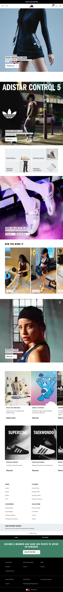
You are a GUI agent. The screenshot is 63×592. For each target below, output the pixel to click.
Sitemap (8, 566)
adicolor (34, 518)
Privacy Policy (26, 579)
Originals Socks (9, 508)
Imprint (7, 583)
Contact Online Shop (28, 562)
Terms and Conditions (46, 579)
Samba (7, 488)
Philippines (34, 589)
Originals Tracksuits (37, 499)
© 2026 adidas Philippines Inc (30, 583)
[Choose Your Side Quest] (18, 395)
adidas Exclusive (10, 571)
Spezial (7, 491)
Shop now (35, 418)
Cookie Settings (10, 579)
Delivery (43, 566)
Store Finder (9, 562)
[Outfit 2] (43, 270)
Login (16, 537)
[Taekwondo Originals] (43, 449)
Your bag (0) (45, 537)
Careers (25, 566)
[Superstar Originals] (18, 449)
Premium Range (36, 508)
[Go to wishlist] (7, 6)
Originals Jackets (36, 495)
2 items (35, 291)
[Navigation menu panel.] (3, 6)
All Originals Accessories (11, 518)
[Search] (56, 6)
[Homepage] (31, 7)
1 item (8, 291)
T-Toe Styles (35, 511)
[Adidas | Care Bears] (43, 395)
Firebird (34, 515)
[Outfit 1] (18, 270)
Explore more (10, 418)
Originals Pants (36, 491)
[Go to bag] (60, 6)
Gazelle (7, 495)
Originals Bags (9, 511)
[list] (31, 271)
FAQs (42, 562)
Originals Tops (35, 488)
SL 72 (6, 499)
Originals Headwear (10, 515)
